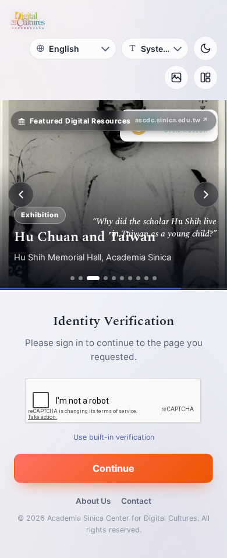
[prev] (21, 194)
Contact (136, 501)
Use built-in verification (113, 436)
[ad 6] (122, 278)
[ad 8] (138, 278)
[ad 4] (106, 278)
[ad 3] (93, 278)
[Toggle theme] (205, 48)
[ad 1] (72, 278)
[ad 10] (154, 278)
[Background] (176, 77)
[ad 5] (114, 278)
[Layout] (205, 77)
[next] (206, 194)
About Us (93, 501)
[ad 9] (146, 278)
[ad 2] (81, 278)
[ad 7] (130, 278)
